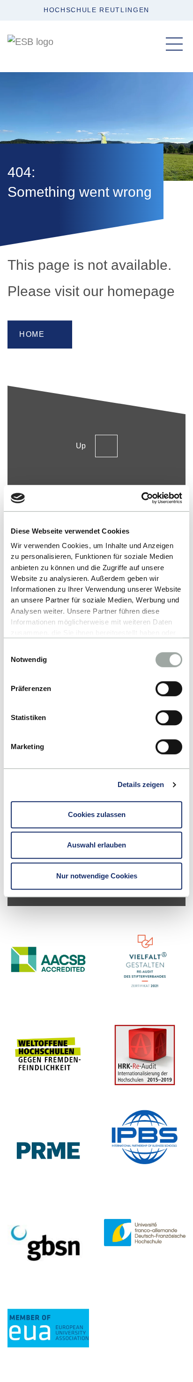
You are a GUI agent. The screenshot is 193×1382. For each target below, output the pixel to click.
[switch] (169, 688)
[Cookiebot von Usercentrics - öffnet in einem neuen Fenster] (141, 498)
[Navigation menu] (174, 44)
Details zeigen (141, 784)
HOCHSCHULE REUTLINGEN (96, 10)
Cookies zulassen (97, 814)
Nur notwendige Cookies (96, 876)
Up (81, 446)
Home (32, 334)
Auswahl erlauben (96, 845)
